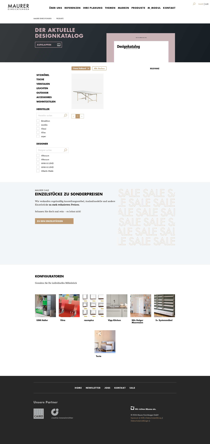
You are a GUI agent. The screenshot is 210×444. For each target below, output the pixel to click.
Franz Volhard (79, 68)
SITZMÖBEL (42, 74)
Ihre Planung (93, 7)
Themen (110, 7)
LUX (206, 4)
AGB (142, 418)
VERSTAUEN (43, 83)
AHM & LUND (47, 163)
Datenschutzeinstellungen (140, 421)
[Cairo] (39, 414)
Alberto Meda (47, 171)
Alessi (43, 128)
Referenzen (73, 7)
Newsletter (93, 387)
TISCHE (40, 79)
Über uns (55, 7)
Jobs (107, 387)
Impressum (135, 418)
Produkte (138, 7)
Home (78, 387)
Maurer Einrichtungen (43, 18)
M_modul (154, 7)
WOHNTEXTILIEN (46, 101)
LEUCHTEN (42, 88)
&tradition (45, 121)
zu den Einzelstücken (50, 221)
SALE (132, 387)
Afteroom (45, 155)
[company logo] (18, 6)
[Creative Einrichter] (62, 414)
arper (43, 136)
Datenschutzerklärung (154, 418)
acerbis (44, 125)
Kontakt (169, 7)
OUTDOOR (42, 92)
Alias (43, 132)
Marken (123, 7)
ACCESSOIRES (44, 97)
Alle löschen (99, 68)
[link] (195, 3)
